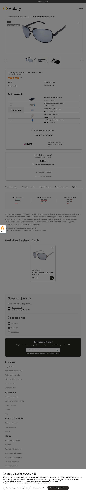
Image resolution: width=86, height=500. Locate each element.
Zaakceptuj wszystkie (58, 488)
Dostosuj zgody (38, 488)
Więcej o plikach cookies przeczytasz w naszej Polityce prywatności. (26, 483)
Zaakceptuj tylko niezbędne (16, 488)
